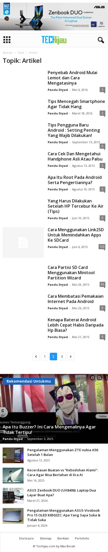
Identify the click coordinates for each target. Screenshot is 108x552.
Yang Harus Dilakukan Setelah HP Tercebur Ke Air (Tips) (76, 206)
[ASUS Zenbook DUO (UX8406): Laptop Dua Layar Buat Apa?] (13, 496)
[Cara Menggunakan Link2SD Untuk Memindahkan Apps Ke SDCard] (23, 242)
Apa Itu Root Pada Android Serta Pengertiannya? (75, 179)
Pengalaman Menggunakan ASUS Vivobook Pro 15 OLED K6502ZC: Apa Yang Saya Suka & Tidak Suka (63, 515)
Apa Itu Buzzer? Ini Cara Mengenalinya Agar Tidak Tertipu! (49, 429)
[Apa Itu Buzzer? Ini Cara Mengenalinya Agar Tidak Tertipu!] (54, 409)
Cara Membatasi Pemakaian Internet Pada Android (76, 298)
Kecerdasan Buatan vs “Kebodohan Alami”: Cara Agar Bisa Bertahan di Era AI (62, 472)
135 (102, 247)
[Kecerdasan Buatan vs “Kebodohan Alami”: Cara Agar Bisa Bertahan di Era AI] (13, 475)
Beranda (8, 52)
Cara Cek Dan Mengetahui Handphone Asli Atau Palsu (75, 156)
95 (102, 284)
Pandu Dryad (58, 90)
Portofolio (82, 538)
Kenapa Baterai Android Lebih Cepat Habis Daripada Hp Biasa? (76, 325)
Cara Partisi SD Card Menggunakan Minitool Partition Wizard (71, 272)
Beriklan (63, 538)
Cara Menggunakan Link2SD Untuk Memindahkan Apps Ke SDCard (76, 235)
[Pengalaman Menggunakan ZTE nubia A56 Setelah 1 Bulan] (13, 455)
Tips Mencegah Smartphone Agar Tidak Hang (76, 103)
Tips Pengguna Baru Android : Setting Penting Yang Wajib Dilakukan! (74, 130)
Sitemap (45, 538)
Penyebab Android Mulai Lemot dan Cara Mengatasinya (72, 78)
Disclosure (26, 538)
